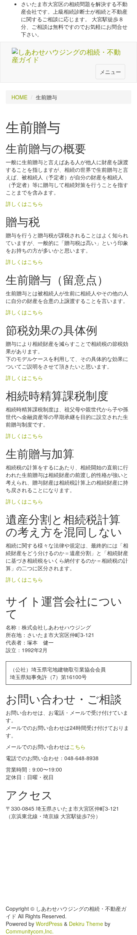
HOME (19, 97)
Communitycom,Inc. (30, 931)
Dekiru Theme (86, 923)
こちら (78, 746)
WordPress (49, 923)
